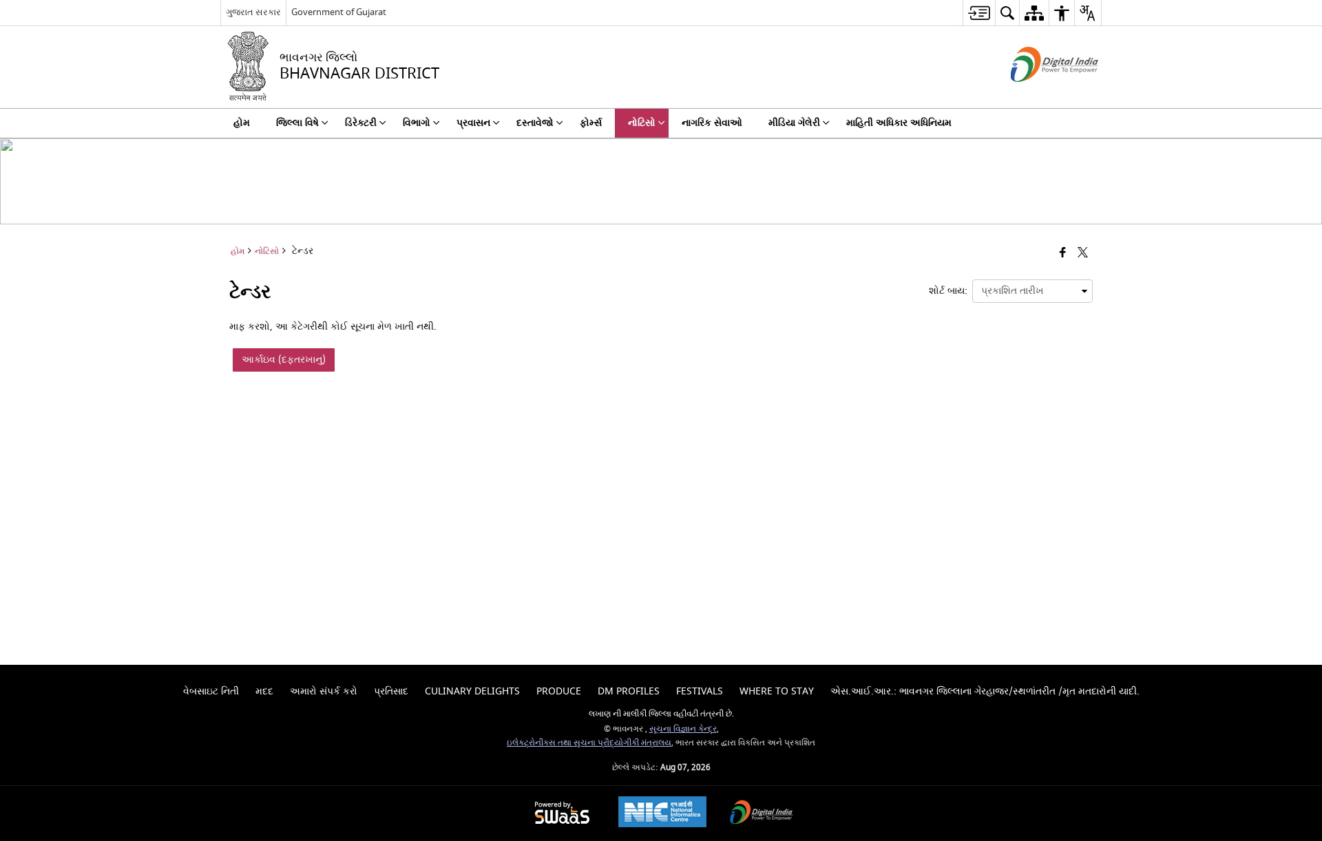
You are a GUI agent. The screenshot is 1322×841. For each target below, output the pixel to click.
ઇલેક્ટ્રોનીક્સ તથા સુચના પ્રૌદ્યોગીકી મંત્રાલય (589, 743)
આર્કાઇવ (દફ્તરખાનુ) (284, 359)
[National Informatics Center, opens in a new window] (662, 813)
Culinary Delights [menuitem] (472, 691)
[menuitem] (979, 12)
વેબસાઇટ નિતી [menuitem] (211, 691)
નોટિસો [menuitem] (641, 123)
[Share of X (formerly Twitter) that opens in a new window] (1082, 253)
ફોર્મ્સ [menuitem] (591, 123)
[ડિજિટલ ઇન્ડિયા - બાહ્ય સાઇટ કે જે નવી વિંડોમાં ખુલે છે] (1037, 94)
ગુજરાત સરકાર (253, 12)
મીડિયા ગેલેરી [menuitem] (794, 123)
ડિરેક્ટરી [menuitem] (361, 123)
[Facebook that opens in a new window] (1062, 253)
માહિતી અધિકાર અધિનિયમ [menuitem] (899, 123)
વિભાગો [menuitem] (416, 123)
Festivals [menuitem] (699, 691)
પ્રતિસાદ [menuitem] (391, 691)
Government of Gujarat (338, 12)
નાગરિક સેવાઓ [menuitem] (712, 123)
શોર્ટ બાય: (948, 291)
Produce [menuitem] (558, 691)
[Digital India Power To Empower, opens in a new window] (762, 814)
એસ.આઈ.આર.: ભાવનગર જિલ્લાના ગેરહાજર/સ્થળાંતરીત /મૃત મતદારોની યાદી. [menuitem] (985, 691)
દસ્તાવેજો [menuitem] (535, 123)
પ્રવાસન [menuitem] (473, 123)
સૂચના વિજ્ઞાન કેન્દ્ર (683, 729)
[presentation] (1032, 291)
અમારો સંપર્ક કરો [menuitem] (323, 691)
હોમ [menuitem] (241, 123)
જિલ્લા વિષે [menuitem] (297, 123)
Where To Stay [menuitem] (776, 691)
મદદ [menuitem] (264, 691)
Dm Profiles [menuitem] (629, 691)
